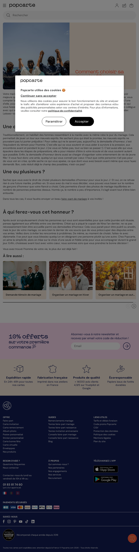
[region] (69, 104)
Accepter (82, 121)
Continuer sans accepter (38, 96)
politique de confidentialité (65, 110)
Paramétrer (54, 121)
